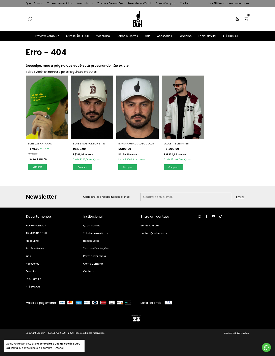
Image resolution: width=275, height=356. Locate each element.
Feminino (185, 36)
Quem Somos (34, 3)
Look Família (207, 36)
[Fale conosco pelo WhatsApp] (266, 347)
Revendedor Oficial (139, 3)
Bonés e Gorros (127, 36)
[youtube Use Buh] (213, 216)
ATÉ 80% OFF (231, 36)
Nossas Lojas (85, 3)
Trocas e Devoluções (110, 3)
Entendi (59, 347)
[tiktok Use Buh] (220, 216)
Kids (147, 36)
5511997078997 (150, 225)
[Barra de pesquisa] (30, 19)
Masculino (103, 36)
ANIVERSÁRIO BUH (77, 36)
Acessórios (164, 36)
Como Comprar (165, 3)
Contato (185, 3)
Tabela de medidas (59, 3)
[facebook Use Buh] (206, 216)
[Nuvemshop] (236, 333)
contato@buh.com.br (154, 233)
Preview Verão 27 (47, 36)
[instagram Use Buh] (199, 216)
